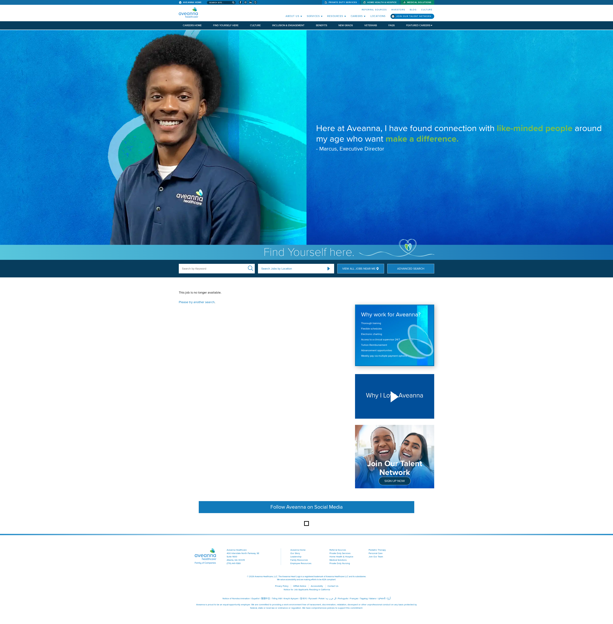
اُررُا (389, 598)
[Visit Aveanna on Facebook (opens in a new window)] (240, 2)
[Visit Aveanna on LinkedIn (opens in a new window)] (250, 2)
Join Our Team (376, 556)
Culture (426, 9)
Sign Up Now (394, 481)
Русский (313, 598)
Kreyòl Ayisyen (291, 598)
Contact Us (333, 586)
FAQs (391, 25)
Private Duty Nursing (339, 563)
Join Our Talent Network (413, 16)
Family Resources (299, 560)
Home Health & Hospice (382, 2)
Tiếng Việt (277, 598)
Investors (398, 9)
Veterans (370, 25)
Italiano (372, 598)
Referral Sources (374, 9)
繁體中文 (265, 598)
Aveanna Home (192, 2)
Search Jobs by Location (276, 268)
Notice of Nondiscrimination (236, 598)
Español (255, 598)
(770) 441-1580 (234, 563)
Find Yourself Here (225, 25)
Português (343, 598)
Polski (321, 598)
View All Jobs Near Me (358, 268)
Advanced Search (410, 268)
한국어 (303, 598)
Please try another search (197, 302)
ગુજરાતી (381, 598)
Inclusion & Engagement (288, 25)
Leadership (295, 556)
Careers (357, 16)
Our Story (295, 553)
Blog (413, 9)
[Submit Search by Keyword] (250, 268)
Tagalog (364, 598)
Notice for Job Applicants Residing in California (307, 589)
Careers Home (192, 25)
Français (354, 598)
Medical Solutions (419, 2)
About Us (292, 16)
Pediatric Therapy (377, 550)
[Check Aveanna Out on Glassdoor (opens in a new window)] (255, 2)
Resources (335, 16)
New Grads (345, 25)
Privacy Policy (281, 586)
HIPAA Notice (299, 586)
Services (313, 16)
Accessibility (317, 586)
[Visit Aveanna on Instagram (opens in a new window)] (245, 2)
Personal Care (375, 553)
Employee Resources (300, 563)
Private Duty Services (343, 2)
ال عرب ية (331, 598)
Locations (378, 16)
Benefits (321, 25)
